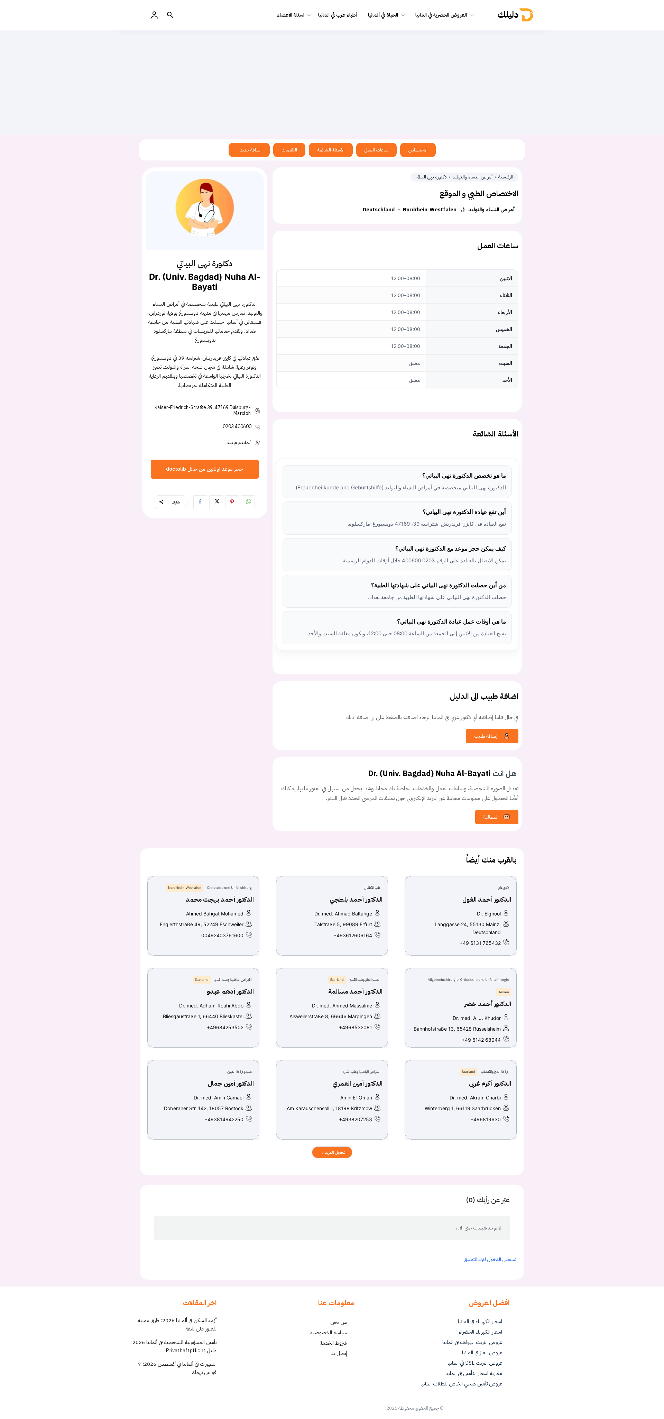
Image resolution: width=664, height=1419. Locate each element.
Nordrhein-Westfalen (429, 209)
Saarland (337, 979)
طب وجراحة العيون (239, 1071)
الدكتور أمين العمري (357, 1083)
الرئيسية (505, 177)
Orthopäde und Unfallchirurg (229, 887)
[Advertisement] (332, 82)
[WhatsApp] (248, 502)
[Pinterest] (232, 502)
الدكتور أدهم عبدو (230, 991)
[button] (170, 15)
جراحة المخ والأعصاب (495, 1071)
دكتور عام (503, 887)
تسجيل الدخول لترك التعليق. (489, 1259)
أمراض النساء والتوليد (472, 177)
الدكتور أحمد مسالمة (355, 991)
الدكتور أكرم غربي (490, 1083)
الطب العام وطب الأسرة (365, 979)
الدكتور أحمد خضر (487, 1003)
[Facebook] (200, 502)
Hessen (503, 992)
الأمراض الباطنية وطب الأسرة (233, 979)
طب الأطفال (372, 887)
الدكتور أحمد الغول (486, 899)
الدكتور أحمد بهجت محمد (220, 899)
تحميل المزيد (334, 1152)
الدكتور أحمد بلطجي (356, 899)
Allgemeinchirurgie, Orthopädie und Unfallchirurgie (468, 979)
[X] (216, 502)
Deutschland (379, 209)
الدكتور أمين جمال (231, 1083)
